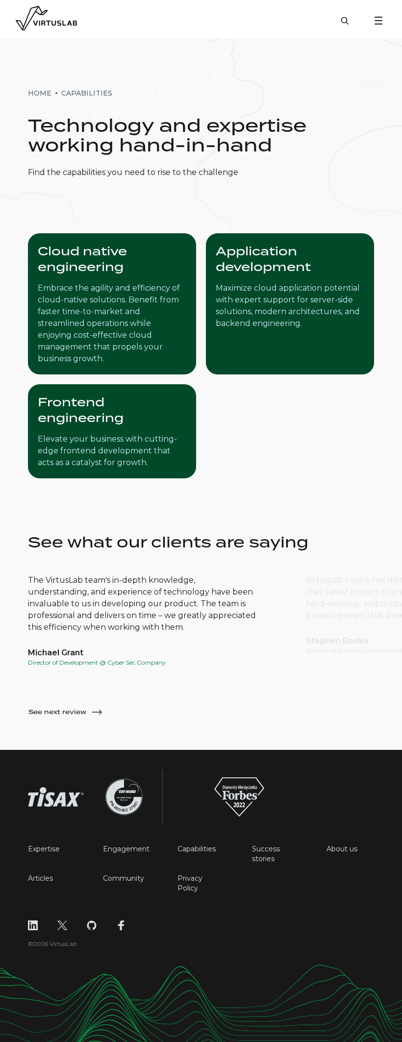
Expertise (44, 848)
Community (123, 878)
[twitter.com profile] (62, 925)
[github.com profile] (92, 925)
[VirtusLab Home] (46, 19)
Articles (40, 878)
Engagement (126, 848)
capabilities (86, 93)
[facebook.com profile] (121, 925)
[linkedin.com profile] (33, 925)
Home (39, 93)
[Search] (345, 25)
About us (342, 848)
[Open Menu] (378, 20)
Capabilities (196, 848)
